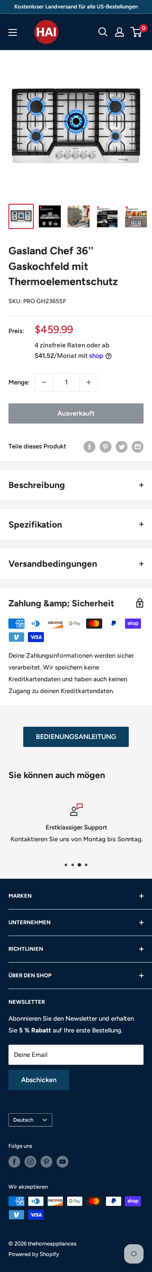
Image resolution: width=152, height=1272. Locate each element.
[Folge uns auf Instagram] (30, 1162)
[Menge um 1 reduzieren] (44, 382)
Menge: (19, 382)
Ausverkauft (76, 413)
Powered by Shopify (33, 1254)
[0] (136, 32)
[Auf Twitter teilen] (122, 446)
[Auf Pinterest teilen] (105, 446)
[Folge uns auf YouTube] (62, 1162)
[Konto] (119, 32)
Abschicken (39, 1080)
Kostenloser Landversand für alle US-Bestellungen (76, 6)
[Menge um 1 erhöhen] (89, 382)
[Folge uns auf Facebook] (14, 1162)
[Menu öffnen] (12, 32)
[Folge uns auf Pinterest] (46, 1162)
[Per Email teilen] (138, 446)
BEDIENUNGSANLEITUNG (76, 737)
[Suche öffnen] (103, 32)
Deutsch (23, 1120)
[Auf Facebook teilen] (89, 446)
